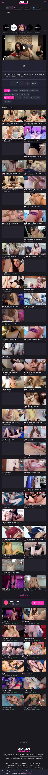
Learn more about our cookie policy (31, 756)
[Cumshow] (13, 351)
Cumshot (26, 98)
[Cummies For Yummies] (35, 400)
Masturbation (35, 98)
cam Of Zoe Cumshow (8, 556)
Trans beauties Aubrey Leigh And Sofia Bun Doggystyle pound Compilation (11, 306)
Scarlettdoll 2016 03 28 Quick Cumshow (33, 256)
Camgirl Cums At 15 (30, 289)
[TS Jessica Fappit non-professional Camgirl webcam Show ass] (35, 134)
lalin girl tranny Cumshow (32, 206)
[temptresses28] (35, 685)
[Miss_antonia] (13, 633)
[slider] (24, 59)
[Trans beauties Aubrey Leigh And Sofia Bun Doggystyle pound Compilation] (13, 301)
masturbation (24, 91)
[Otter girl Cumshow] (13, 434)
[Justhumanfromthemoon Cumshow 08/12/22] (13, 251)
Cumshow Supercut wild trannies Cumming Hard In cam (11, 522)
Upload (31, 766)
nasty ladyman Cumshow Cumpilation (33, 456)
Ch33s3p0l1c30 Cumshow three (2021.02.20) (11, 589)
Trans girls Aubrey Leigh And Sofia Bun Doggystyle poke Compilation (11, 323)
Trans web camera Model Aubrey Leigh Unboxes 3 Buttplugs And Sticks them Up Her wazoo (11, 190)
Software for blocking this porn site (16, 758)
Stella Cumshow (6, 389)
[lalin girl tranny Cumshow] (35, 201)
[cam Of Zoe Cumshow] (13, 550)
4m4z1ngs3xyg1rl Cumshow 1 (11, 539)
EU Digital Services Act (23, 768)
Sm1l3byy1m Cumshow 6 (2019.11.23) (33, 589)
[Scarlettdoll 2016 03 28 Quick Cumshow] (35, 251)
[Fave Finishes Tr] (35, 384)
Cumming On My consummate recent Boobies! (33, 556)
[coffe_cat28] (35, 668)
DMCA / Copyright (12, 763)
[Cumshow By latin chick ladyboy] (35, 367)
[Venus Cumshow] (35, 434)
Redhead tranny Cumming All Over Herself (33, 190)
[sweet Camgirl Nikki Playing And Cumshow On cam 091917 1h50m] (35, 151)
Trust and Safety (37, 768)
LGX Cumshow (6, 472)
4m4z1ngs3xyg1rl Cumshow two (33, 539)
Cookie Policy (11, 766)
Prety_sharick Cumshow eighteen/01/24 (11, 422)
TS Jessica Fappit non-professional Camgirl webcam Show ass (33, 140)
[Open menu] (3, 2)
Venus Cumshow (29, 439)
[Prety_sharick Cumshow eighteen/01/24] (13, 417)
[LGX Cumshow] (13, 467)
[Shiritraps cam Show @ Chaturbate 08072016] (35, 484)
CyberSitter (39, 758)
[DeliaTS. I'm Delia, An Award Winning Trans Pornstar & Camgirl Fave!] (35, 217)
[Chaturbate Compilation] (13, 334)
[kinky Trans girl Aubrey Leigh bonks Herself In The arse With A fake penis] (13, 134)
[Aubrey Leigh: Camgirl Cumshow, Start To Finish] (13, 118)
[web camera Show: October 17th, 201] (35, 467)
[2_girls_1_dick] (13, 685)
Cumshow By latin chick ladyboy (33, 372)
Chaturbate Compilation (9, 339)
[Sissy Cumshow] (35, 301)
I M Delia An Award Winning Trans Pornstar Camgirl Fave (33, 339)
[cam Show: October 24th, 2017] (13, 367)
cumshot (14, 91)
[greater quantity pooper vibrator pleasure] (35, 500)
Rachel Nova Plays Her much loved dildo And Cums (33, 422)
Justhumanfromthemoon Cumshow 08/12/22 (11, 256)
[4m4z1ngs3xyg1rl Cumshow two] (35, 533)
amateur (7, 94)
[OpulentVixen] (35, 650)
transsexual (34, 91)
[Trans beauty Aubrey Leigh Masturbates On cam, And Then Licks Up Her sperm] (35, 118)
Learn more (27, 773)
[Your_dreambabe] (35, 702)
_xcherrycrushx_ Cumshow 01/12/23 (10, 572)
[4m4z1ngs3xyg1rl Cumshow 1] (13, 533)
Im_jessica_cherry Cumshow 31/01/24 (33, 239)
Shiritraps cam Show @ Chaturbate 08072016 (33, 489)
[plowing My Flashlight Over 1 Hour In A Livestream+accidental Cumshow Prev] (13, 168)
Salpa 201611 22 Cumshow (32, 173)
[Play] (24, 48)
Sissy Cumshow (29, 306)
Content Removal (34, 763)
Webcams (7, 101)
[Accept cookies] (44, 772)
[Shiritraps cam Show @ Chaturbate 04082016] (13, 500)
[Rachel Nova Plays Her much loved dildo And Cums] (35, 417)
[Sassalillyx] (13, 668)
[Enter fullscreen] (43, 57)
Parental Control (8, 768)
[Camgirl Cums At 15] (35, 284)
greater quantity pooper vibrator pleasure (33, 506)
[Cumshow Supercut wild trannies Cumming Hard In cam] (13, 517)
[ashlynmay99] (13, 650)
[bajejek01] (35, 616)
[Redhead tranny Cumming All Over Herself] (35, 184)
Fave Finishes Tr (29, 389)
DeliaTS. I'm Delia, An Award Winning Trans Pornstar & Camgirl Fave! (33, 223)
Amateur (18, 98)
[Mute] (5, 38)
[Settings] (43, 38)
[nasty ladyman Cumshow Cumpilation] (35, 450)
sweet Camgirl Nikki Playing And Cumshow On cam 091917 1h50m (33, 156)
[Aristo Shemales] (24, 2)
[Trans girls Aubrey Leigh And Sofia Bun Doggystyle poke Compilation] (13, 317)
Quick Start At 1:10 (7, 289)
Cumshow (5, 356)
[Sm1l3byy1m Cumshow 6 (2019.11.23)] (35, 583)
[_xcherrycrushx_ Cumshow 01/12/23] (13, 567)
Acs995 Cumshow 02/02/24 (10, 223)
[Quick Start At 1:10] (13, 284)
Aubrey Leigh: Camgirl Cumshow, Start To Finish (11, 123)
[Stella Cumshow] (13, 384)
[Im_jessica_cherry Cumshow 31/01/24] (35, 234)
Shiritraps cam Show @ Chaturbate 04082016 (11, 506)
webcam (15, 94)
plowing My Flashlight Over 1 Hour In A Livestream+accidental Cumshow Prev (11, 173)
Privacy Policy (22, 766)
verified (22, 94)
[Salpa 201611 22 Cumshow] (35, 168)
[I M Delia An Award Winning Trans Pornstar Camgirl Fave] (35, 334)
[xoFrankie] (13, 616)
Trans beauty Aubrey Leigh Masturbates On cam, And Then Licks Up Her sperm (33, 123)
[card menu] (22, 124)
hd (28, 94)
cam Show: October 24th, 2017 (11, 372)
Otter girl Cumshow (8, 439)
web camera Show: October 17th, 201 (33, 472)
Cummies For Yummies (31, 406)
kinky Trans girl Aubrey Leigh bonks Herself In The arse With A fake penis (11, 140)
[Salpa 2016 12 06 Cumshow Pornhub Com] (13, 267)
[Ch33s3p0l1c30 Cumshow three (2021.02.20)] (13, 583)
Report (34, 83)
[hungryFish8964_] (35, 633)
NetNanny (32, 758)
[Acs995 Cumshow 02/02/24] (13, 217)
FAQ (37, 766)
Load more (24, 595)
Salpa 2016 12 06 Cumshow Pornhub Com (11, 273)
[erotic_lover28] (13, 702)
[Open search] (45, 2)
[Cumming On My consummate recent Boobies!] (35, 550)
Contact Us (23, 763)
